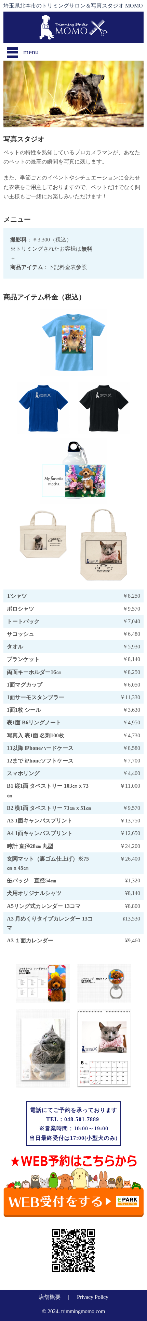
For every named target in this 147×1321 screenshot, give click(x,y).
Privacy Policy (92, 1297)
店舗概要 (50, 1297)
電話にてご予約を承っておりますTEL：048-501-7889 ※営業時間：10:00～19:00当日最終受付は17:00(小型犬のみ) (73, 1124)
